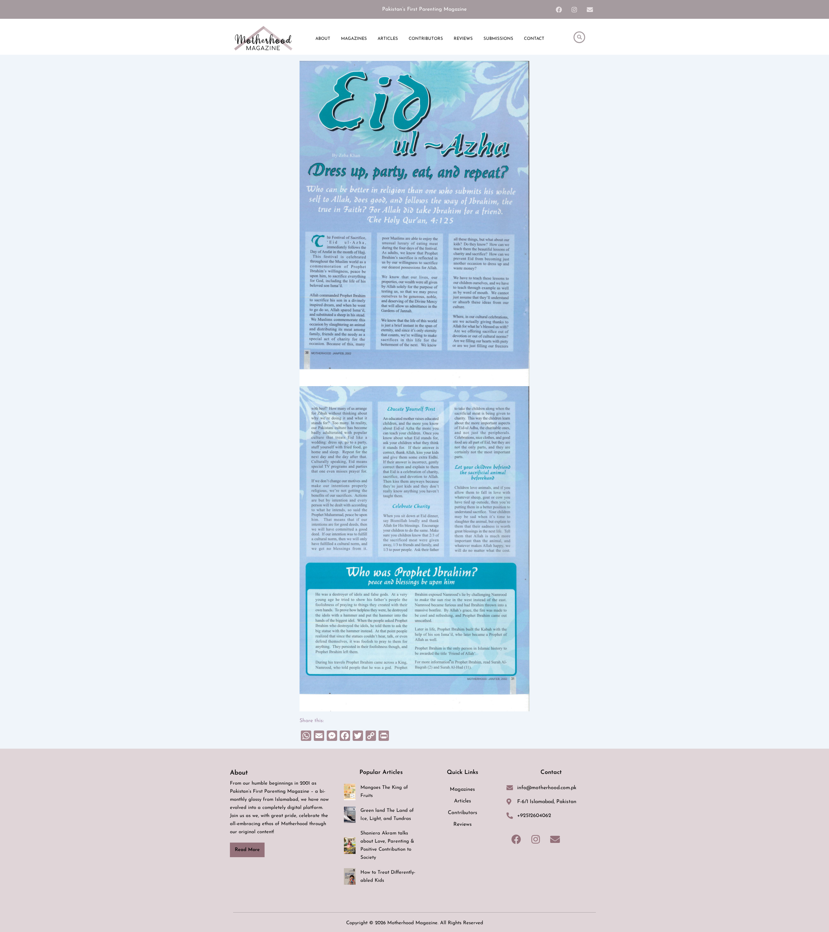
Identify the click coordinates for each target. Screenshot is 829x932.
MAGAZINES (354, 39)
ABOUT (322, 39)
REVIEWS (463, 39)
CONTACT (534, 39)
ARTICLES (388, 39)
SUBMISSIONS (498, 39)
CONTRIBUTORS (426, 39)
